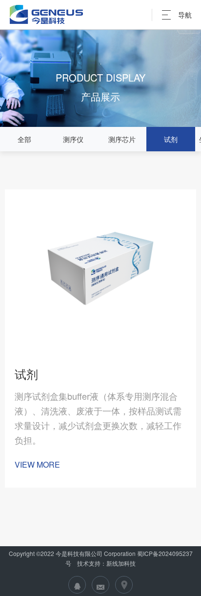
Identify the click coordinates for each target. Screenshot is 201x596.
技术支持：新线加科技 (106, 563)
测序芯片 (122, 139)
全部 (24, 139)
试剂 (171, 139)
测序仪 (73, 139)
